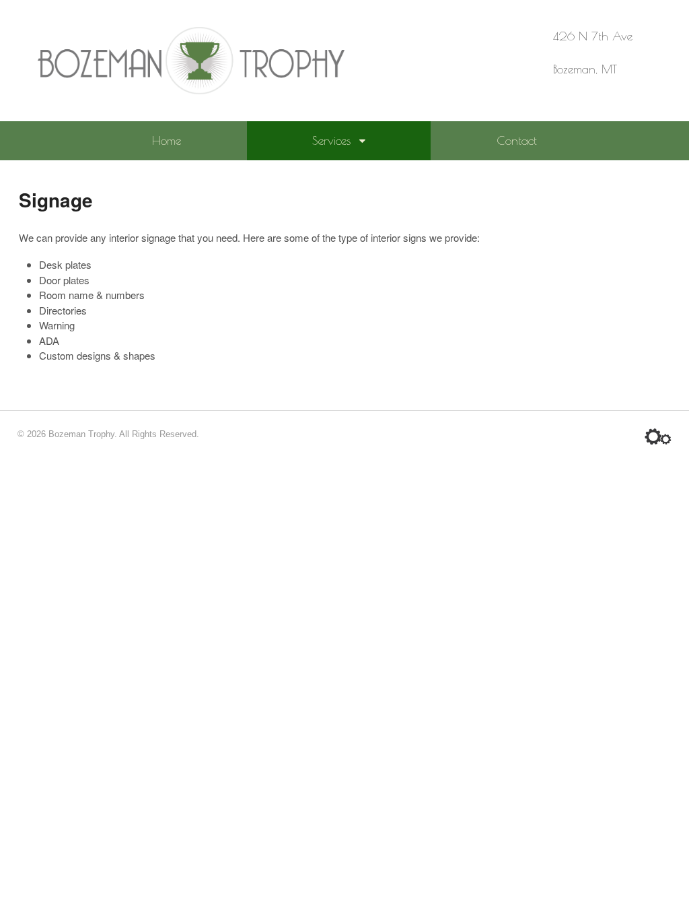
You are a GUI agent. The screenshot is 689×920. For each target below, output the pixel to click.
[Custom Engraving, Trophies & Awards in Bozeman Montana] (191, 86)
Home (166, 140)
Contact (517, 140)
